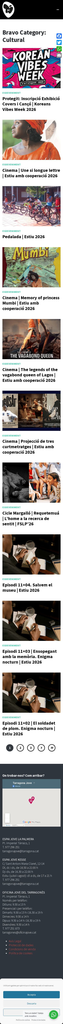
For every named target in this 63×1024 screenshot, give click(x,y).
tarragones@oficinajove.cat (19, 932)
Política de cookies (23, 1020)
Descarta (31, 1003)
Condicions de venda (22, 949)
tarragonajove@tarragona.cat (20, 851)
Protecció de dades (38, 1020)
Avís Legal (15, 941)
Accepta (31, 994)
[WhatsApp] (59, 49)
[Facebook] (59, 36)
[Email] (59, 55)
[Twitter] (59, 42)
